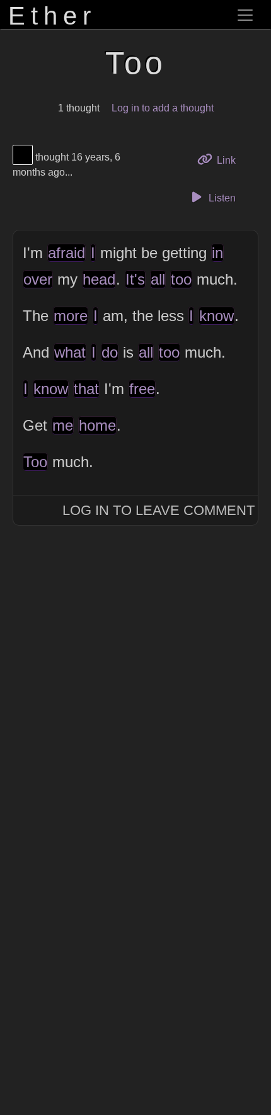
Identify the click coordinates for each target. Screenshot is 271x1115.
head (99, 279)
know (216, 315)
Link (230, 160)
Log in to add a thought (163, 108)
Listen (221, 198)
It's (135, 279)
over (37, 279)
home (97, 425)
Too (35, 461)
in (217, 252)
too (181, 279)
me (62, 425)
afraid (66, 252)
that (86, 388)
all (158, 279)
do (109, 352)
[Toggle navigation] (245, 15)
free (142, 388)
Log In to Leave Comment (158, 510)
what (70, 352)
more (71, 315)
